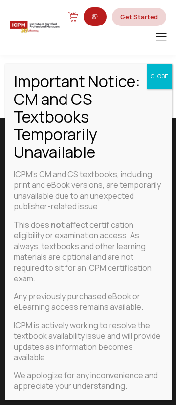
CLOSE (159, 76)
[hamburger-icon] (161, 37)
